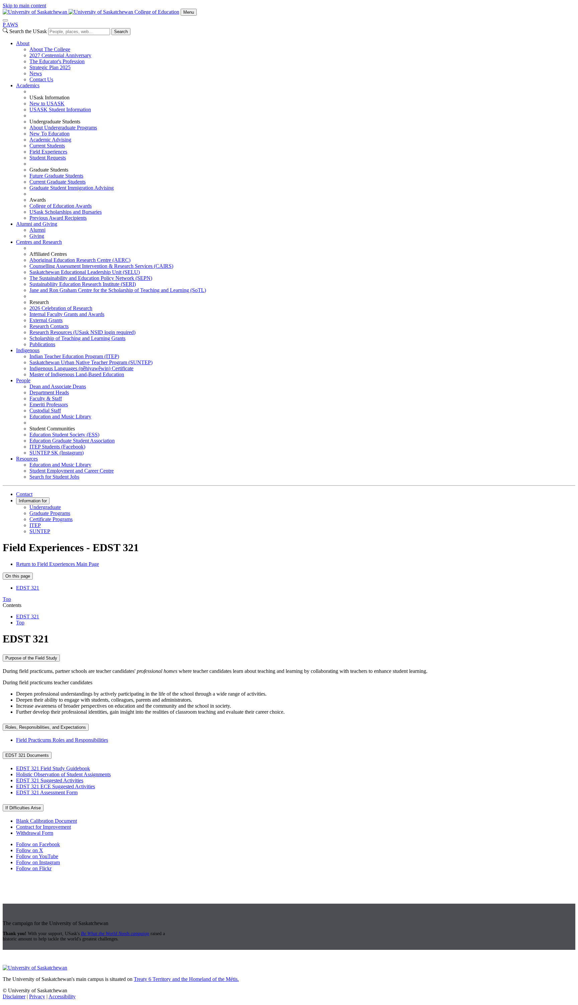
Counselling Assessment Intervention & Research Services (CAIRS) (101, 266)
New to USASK (47, 103)
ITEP (35, 525)
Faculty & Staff (45, 398)
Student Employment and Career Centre (71, 471)
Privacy (37, 996)
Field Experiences (48, 152)
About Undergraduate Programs (63, 127)
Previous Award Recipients (58, 218)
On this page (17, 576)
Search (121, 31)
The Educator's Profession (57, 61)
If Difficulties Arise (23, 807)
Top (20, 622)
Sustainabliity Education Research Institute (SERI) (82, 284)
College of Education (156, 12)
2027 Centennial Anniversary (60, 55)
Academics (27, 85)
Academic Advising (50, 139)
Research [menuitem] (39, 302)
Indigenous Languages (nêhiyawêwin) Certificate (81, 368)
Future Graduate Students (56, 176)
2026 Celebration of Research (60, 308)
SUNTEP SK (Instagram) (56, 453)
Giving (36, 236)
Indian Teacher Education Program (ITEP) (74, 356)
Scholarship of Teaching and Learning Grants (77, 338)
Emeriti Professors (48, 404)
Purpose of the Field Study (31, 658)
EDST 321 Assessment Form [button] (47, 792)
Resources (27, 459)
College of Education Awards (60, 206)
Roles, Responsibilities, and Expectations (45, 727)
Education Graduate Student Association (72, 440)
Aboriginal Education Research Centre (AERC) (79, 260)
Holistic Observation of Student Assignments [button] (63, 774)
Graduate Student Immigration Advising (71, 188)
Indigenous (27, 350)
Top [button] (7, 599)
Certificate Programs (51, 519)
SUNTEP (39, 531)
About (22, 43)
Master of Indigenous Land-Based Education (76, 374)
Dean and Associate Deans (57, 386)
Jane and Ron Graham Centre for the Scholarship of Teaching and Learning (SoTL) (117, 290)
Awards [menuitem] (37, 200)
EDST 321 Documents (27, 755)
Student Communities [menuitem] (52, 428)
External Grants (46, 320)
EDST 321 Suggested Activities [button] (49, 780)
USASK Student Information (60, 109)
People (23, 380)
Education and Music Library (60, 416)
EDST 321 (27, 588)
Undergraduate (45, 507)
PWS (10, 24)
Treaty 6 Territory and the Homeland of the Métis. (186, 979)
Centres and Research (39, 242)
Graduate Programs (49, 513)
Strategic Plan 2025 (50, 67)
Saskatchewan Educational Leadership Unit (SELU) (84, 272)
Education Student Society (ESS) (64, 434)
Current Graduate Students (57, 182)
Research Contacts (49, 326)
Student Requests (47, 158)
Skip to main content (24, 5)
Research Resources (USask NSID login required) (82, 332)
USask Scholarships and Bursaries (65, 212)
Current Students (47, 145)
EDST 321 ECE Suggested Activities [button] (55, 786)
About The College (49, 49)
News (35, 73)
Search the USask (28, 31)
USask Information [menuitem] (49, 97)
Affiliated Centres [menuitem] (48, 254)
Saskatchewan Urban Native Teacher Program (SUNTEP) (91, 362)
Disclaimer (14, 996)
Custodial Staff (45, 410)
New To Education (49, 133)
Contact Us (41, 79)
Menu (188, 12)
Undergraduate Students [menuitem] (54, 121)
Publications (42, 344)
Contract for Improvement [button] (43, 827)
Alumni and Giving (36, 224)
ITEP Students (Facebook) (57, 446)
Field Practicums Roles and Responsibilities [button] (62, 740)
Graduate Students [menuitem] (48, 170)
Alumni (37, 230)
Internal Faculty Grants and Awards (66, 314)
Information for (33, 500)
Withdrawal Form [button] (34, 833)
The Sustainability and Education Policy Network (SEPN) (90, 278)
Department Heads (49, 392)
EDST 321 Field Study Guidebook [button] (53, 768)
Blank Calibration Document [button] (46, 821)
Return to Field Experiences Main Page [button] (57, 564)
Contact (24, 494)
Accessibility (62, 996)
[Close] (5, 20)
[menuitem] (295, 61)
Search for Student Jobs (54, 477)
